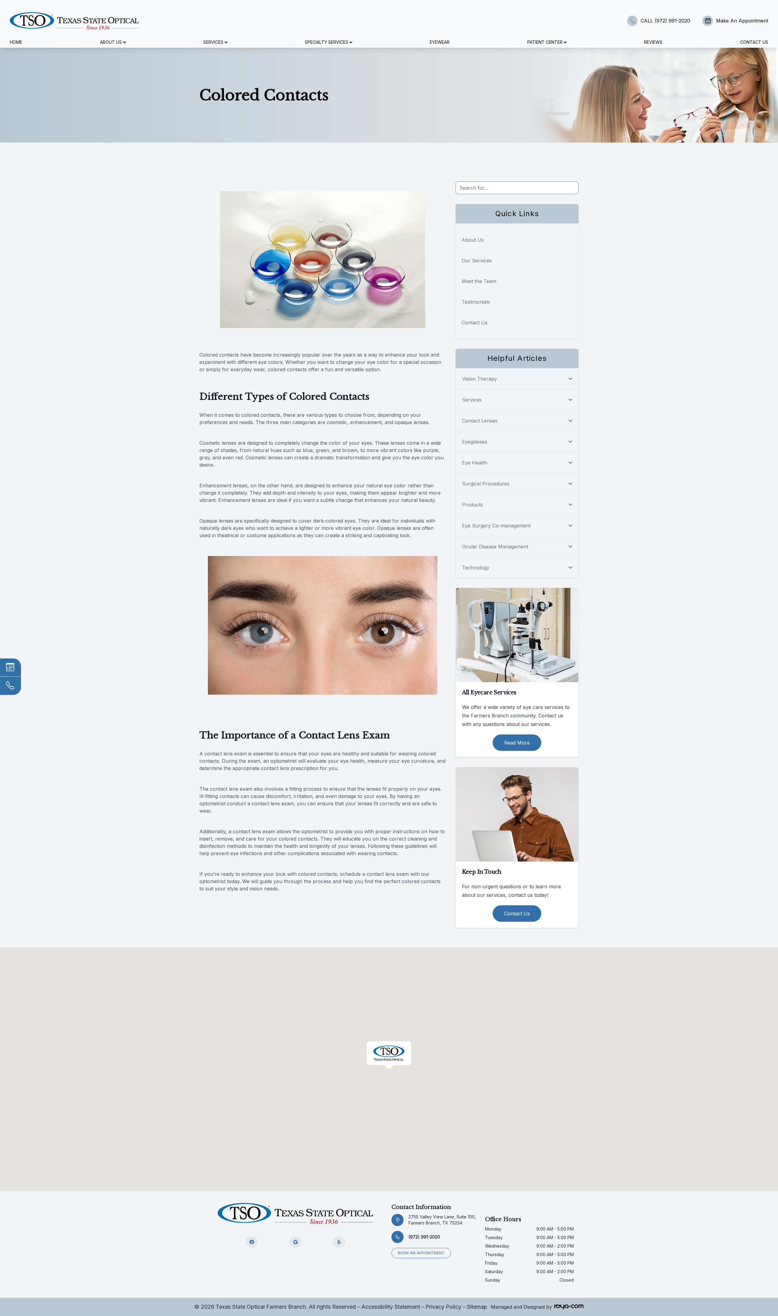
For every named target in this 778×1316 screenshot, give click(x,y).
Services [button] (213, 42)
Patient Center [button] (545, 42)
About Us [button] (111, 42)
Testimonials (476, 302)
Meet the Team (479, 281)
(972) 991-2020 (424, 1236)
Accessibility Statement (390, 1307)
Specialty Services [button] (326, 42)
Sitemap (477, 1307)
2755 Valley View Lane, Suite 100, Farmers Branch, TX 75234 (442, 1219)
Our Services (477, 260)
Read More (517, 743)
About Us (473, 240)
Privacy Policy (443, 1307)
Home (16, 42)
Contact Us (754, 42)
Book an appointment (421, 1253)
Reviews (653, 42)
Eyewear (439, 42)
